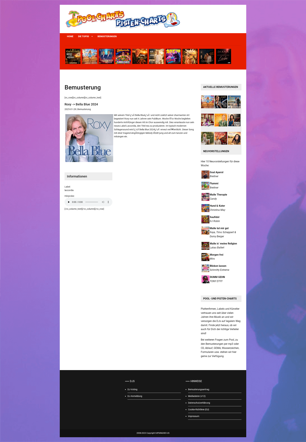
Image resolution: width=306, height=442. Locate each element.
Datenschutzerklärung (199, 402)
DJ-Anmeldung (134, 396)
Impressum (193, 416)
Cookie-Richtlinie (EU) (198, 409)
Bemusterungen (107, 36)
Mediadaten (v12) (197, 396)
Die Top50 (83, 36)
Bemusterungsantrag (198, 389)
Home (70, 36)
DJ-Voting (132, 389)
